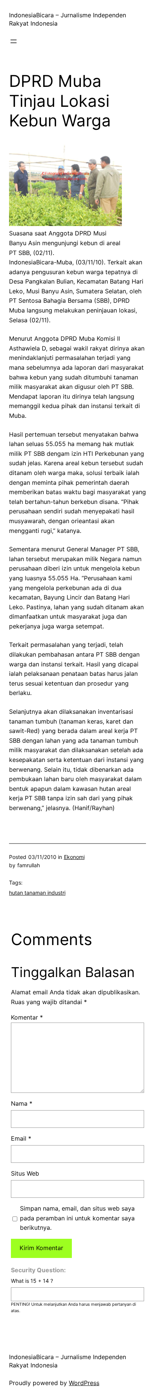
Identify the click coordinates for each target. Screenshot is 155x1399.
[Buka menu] (13, 41)
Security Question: (38, 1270)
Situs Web (25, 1173)
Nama (21, 1103)
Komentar (27, 1017)
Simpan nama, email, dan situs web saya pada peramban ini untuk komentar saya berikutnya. (77, 1218)
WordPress (84, 1383)
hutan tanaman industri (37, 892)
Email (21, 1138)
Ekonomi (74, 857)
